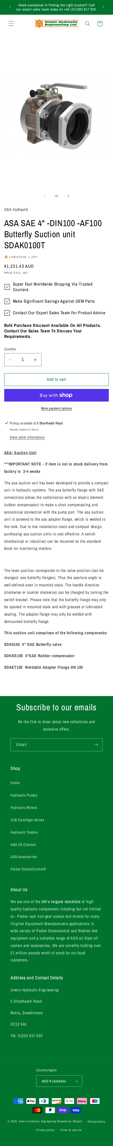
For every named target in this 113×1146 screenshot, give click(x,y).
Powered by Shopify (70, 1121)
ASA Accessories (24, 856)
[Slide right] (68, 196)
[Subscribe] (96, 744)
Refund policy (96, 1121)
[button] (11, 24)
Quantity (10, 349)
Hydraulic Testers (24, 832)
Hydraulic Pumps (24, 795)
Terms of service (71, 1130)
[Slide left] (44, 196)
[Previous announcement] (10, 7)
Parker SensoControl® (28, 869)
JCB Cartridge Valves (27, 820)
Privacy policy (45, 1130)
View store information (27, 437)
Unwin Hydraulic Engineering (37, 1121)
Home (15, 782)
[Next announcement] (103, 7)
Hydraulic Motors (24, 807)
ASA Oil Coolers (23, 844)
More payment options (56, 408)
